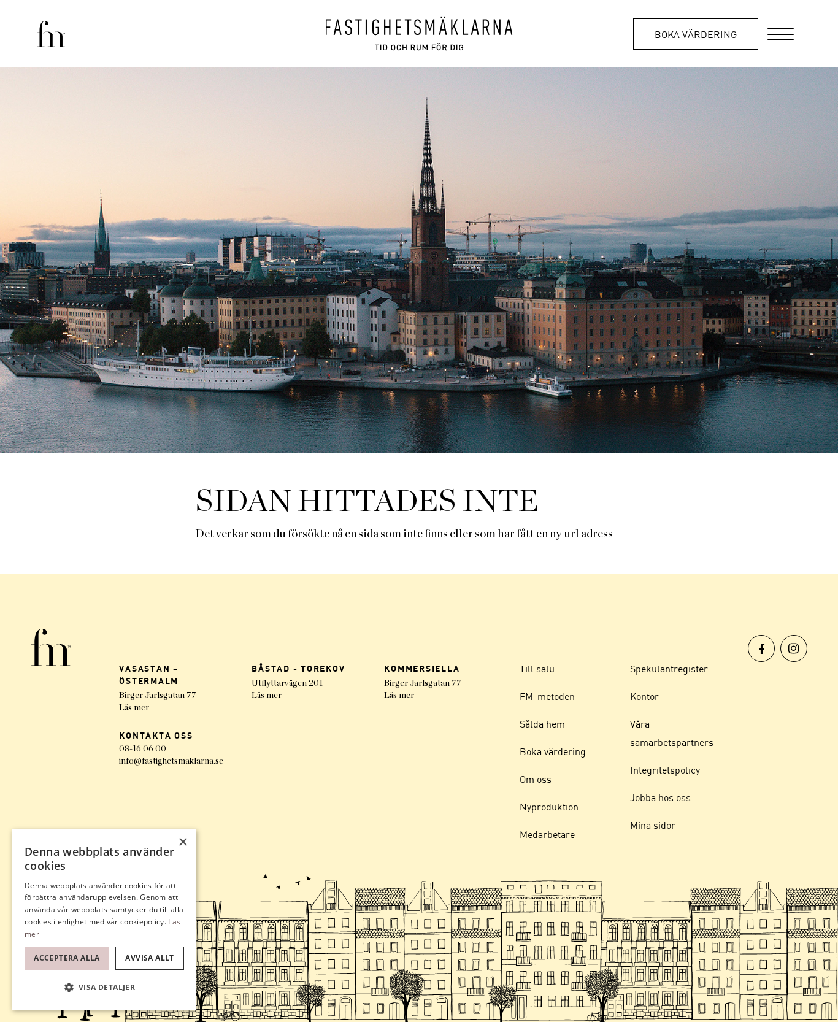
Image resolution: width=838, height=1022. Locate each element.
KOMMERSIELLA (421, 668)
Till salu (537, 669)
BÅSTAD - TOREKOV (298, 668)
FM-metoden (547, 696)
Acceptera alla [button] (67, 958)
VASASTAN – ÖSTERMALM (149, 674)
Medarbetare (547, 834)
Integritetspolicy (665, 770)
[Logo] (419, 33)
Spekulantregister (669, 669)
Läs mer (134, 708)
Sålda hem (542, 724)
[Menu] (780, 33)
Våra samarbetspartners (671, 733)
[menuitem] (780, 33)
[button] (104, 987)
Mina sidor (652, 825)
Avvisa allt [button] (149, 958)
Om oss (536, 779)
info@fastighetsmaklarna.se (171, 761)
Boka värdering (696, 34)
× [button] (182, 842)
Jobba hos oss (660, 797)
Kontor (644, 696)
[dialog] (104, 919)
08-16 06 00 (142, 749)
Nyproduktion (549, 807)
